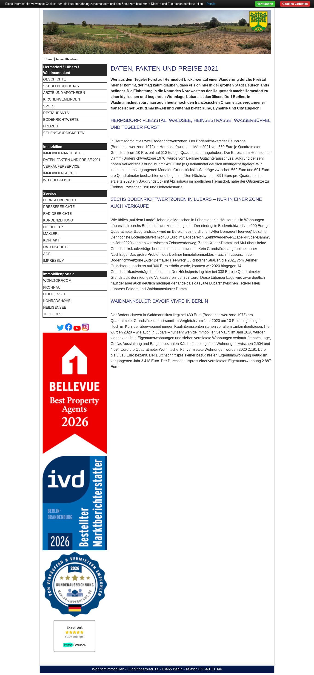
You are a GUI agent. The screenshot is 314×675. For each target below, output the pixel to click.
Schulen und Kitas (61, 85)
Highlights (53, 226)
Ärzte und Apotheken (64, 92)
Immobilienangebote (63, 153)
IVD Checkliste (57, 180)
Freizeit (50, 126)
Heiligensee (54, 294)
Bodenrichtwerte (61, 119)
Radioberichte (57, 213)
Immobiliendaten (67, 59)
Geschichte (54, 79)
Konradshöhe (57, 300)
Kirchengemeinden (61, 99)
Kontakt (51, 240)
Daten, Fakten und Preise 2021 (71, 159)
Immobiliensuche (59, 173)
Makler (50, 233)
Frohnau (51, 287)
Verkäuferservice (61, 166)
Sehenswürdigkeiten (63, 132)
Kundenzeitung (58, 220)
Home (48, 59)
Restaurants (56, 112)
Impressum (53, 260)
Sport (49, 106)
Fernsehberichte (60, 200)
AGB (47, 253)
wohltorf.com (57, 280)
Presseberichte (59, 206)
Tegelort (52, 314)
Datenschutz (56, 246)
